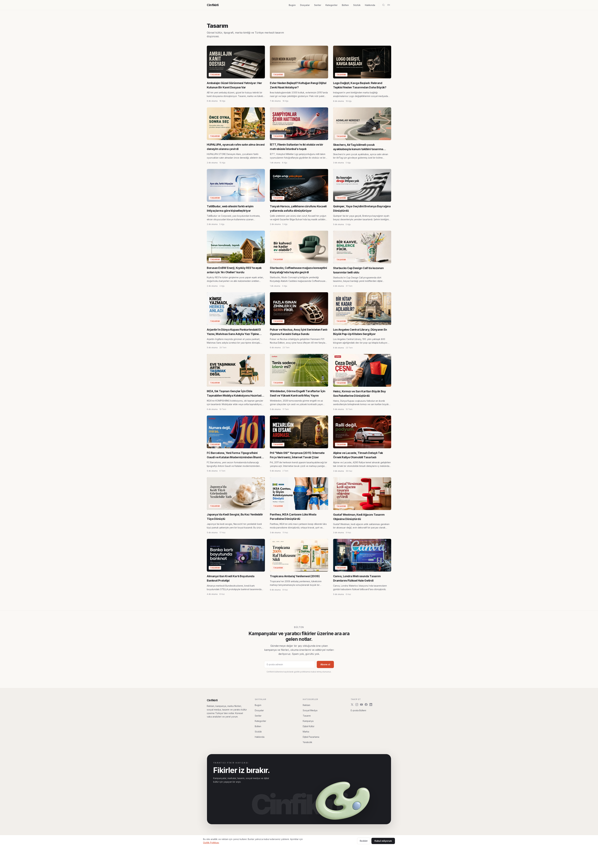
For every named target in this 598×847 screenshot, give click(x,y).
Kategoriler (331, 5)
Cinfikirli (212, 5)
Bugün (292, 5)
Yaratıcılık (307, 742)
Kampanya (308, 721)
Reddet (364, 841)
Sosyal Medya (310, 710)
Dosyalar (305, 5)
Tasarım (307, 715)
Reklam (306, 705)
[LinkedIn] (370, 704)
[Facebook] (366, 704)
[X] (352, 704)
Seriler (317, 5)
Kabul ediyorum (383, 841)
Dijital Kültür (308, 726)
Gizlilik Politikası (211, 842)
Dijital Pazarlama (311, 737)
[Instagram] (356, 704)
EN (388, 5)
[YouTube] (361, 704)
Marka (306, 731)
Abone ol (325, 664)
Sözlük (357, 5)
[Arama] (383, 4)
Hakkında (370, 5)
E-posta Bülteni (358, 710)
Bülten (345, 5)
